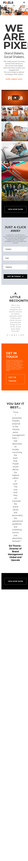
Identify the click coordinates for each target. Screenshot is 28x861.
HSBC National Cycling (13, 155)
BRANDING (8, 125)
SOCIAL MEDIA (10, 129)
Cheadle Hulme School (14, 195)
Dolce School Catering (12, 135)
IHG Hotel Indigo (14, 176)
